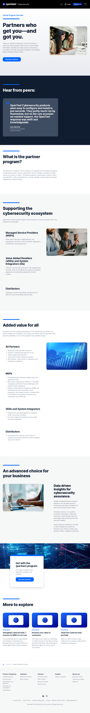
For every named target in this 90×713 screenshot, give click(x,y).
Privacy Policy (17, 700)
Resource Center (78, 676)
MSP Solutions (24, 679)
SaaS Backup (6, 690)
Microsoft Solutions (25, 676)
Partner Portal (42, 684)
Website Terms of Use (58, 700)
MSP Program (42, 679)
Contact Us (77, 4)
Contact (48, 700)
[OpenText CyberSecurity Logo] (16, 4)
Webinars (75, 681)
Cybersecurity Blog (78, 679)
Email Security (7, 679)
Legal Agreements (71, 700)
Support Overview (60, 676)
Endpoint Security (8, 676)
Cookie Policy (27, 700)
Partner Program (42, 676)
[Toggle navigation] (85, 4)
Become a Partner (43, 681)
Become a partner (12, 59)
